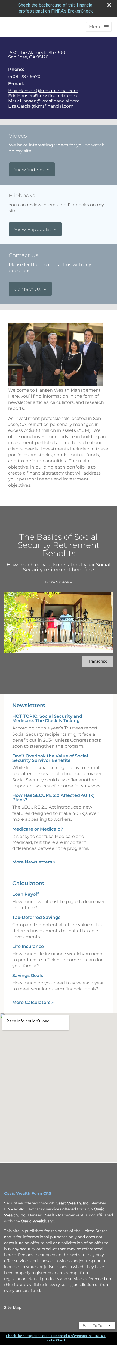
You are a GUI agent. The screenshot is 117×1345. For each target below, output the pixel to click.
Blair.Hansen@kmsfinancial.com (43, 90)
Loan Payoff (25, 894)
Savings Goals (27, 975)
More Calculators (33, 1002)
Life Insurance (28, 946)
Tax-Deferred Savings (36, 917)
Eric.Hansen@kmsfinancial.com (42, 95)
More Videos (58, 582)
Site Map (12, 1307)
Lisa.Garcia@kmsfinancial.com (40, 106)
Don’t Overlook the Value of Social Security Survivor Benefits (50, 758)
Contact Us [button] (27, 289)
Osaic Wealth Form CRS (27, 1193)
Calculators (28, 883)
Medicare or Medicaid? (37, 829)
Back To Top (94, 1326)
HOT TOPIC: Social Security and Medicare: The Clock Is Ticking (47, 718)
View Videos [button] (29, 169)
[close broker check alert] (109, 5)
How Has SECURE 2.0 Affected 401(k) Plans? (53, 797)
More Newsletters (34, 862)
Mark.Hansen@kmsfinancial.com (44, 101)
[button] (99, 27)
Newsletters (28, 705)
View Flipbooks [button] (32, 229)
